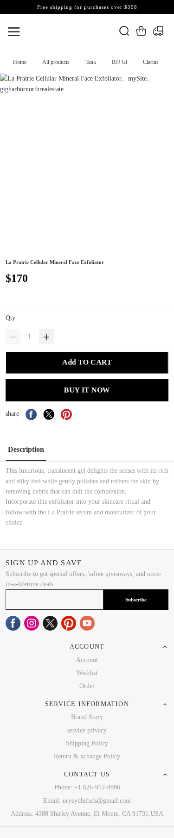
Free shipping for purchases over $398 (87, 7)
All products (56, 62)
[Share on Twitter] (48, 414)
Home (19, 62)
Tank (90, 62)
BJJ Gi (119, 62)
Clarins (151, 62)
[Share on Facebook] (31, 414)
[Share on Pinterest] (66, 414)
